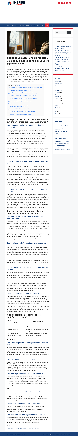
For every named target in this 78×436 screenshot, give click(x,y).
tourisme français (63, 149)
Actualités (57, 81)
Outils (56, 105)
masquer (18, 85)
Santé (38, 25)
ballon (66, 128)
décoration (60, 131)
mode (58, 143)
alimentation (63, 126)
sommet (56, 149)
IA (55, 94)
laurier (65, 138)
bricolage (69, 128)
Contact (57, 434)
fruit (56, 134)
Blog (54, 434)
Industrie (57, 96)
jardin (62, 135)
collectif (63, 129)
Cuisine (56, 88)
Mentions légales (49, 434)
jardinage (58, 138)
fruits (60, 133)
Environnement (15, 25)
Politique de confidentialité (66, 434)
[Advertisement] (39, 15)
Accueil (8, 25)
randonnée (57, 147)
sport (59, 149)
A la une (56, 126)
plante (65, 146)
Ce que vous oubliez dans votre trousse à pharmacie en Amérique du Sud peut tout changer (26, 426)
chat (61, 129)
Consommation (58, 83)
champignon (57, 129)
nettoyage (64, 143)
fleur (66, 131)
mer (55, 143)
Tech (43, 25)
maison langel (68, 141)
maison (63, 141)
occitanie (68, 143)
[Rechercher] (69, 32)
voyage (68, 149)
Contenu (57, 85)
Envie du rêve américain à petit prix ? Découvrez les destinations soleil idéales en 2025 (25, 428)
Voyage (51, 25)
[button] (70, 25)
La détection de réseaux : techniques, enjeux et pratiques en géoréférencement (63, 68)
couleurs (67, 129)
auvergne (59, 128)
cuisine (56, 131)
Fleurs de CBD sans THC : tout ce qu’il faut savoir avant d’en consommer (62, 63)
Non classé (57, 103)
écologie (56, 151)
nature (60, 143)
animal (56, 128)
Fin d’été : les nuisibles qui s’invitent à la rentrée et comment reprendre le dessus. (63, 46)
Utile (47, 25)
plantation (59, 146)
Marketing (33, 25)
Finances (22, 25)
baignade (62, 128)
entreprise (63, 131)
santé (67, 147)
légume (58, 141)
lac (63, 138)
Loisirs (27, 25)
